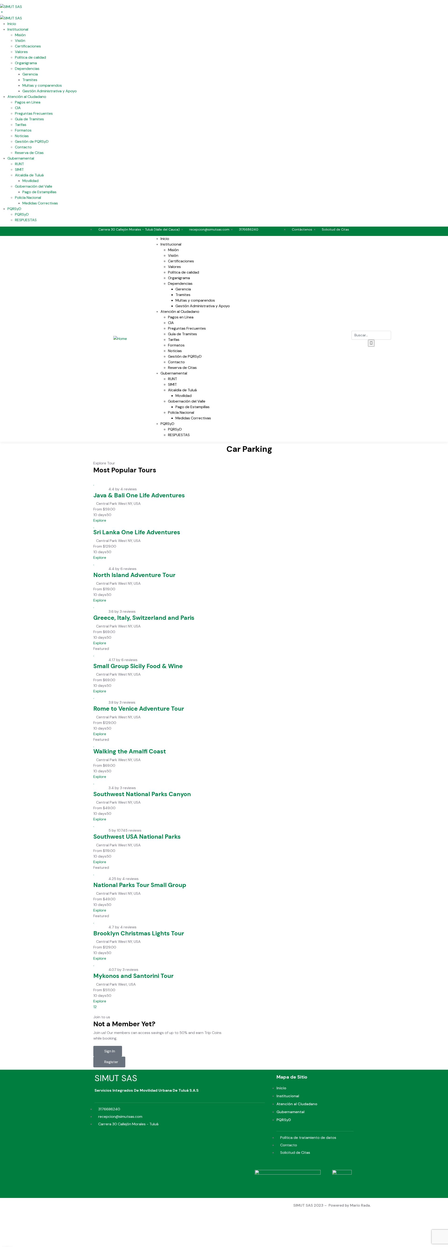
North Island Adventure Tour (134, 575)
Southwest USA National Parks (137, 837)
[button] (107, 1051)
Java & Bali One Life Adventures (139, 495)
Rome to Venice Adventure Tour (138, 709)
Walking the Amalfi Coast (129, 751)
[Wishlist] (93, 483)
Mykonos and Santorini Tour (133, 976)
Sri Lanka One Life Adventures (136, 532)
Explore (99, 520)
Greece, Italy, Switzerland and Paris (143, 618)
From (97, 509)
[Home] (120, 338)
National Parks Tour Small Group (139, 885)
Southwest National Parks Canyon (142, 794)
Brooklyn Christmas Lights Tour (138, 933)
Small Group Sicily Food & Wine (138, 666)
